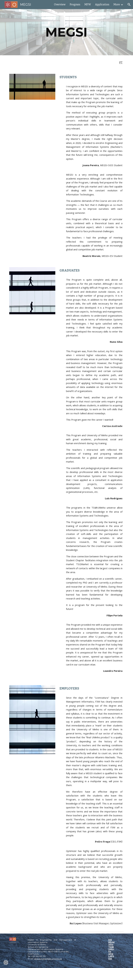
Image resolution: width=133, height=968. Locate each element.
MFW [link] (88, 4)
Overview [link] (60, 4)
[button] (129, 4)
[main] (66, 32)
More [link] (117, 4)
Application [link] (102, 4)
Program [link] (75, 4)
